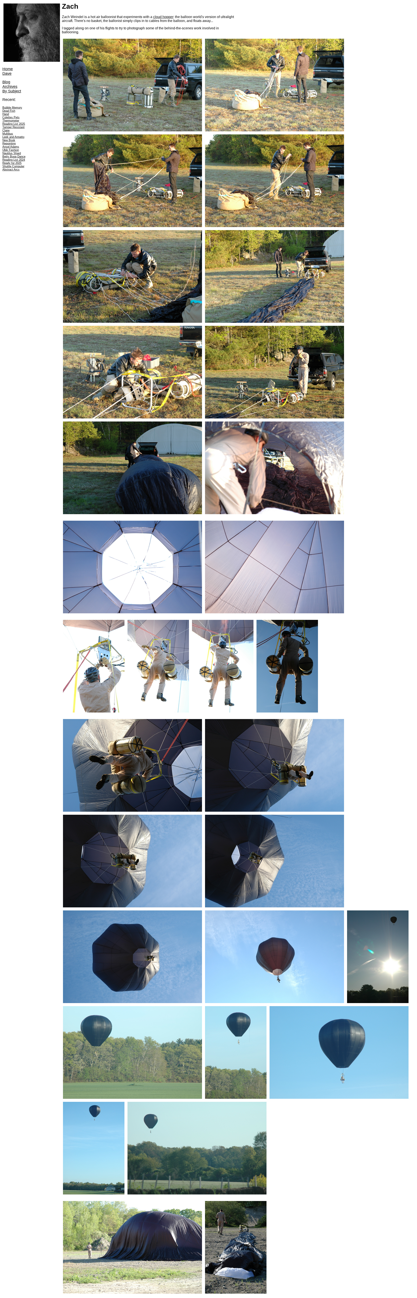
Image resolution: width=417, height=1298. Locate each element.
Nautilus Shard (11, 153)
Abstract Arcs (11, 169)
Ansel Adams (10, 146)
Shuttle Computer (13, 166)
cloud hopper (163, 17)
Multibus (7, 133)
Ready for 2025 (12, 163)
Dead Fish (8, 110)
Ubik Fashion (10, 150)
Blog (6, 82)
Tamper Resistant (13, 127)
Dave (7, 73)
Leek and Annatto (13, 137)
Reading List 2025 (13, 123)
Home (7, 69)
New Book (8, 140)
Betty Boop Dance (13, 156)
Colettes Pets (11, 117)
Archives (9, 86)
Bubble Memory (12, 107)
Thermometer (10, 120)
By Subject (11, 91)
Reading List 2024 (13, 159)
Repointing (9, 143)
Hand (5, 114)
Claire (6, 130)
